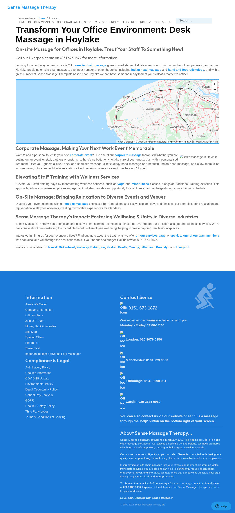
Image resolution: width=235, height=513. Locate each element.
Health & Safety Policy (40, 406)
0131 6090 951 (155, 381)
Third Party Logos (36, 411)
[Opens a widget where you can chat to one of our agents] (221, 506)
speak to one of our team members (194, 235)
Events (98, 22)
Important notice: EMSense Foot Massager (53, 353)
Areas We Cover (36, 304)
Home (22, 22)
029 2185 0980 (149, 402)
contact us (149, 416)
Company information (39, 309)
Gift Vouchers (34, 315)
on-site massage (76, 203)
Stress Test (32, 348)
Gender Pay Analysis (39, 395)
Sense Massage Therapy (32, 7)
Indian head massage (146, 69)
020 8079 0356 (151, 339)
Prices (114, 22)
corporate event (81, 155)
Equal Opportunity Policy (41, 389)
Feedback (31, 342)
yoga (121, 184)
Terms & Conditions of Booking (45, 417)
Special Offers (34, 337)
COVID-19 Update (37, 378)
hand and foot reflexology (186, 69)
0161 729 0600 (157, 360)
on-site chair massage (90, 65)
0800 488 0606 (132, 487)
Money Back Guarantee (40, 326)
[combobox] (194, 21)
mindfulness (140, 184)
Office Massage (39, 22)
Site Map (31, 331)
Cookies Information (38, 373)
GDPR (29, 400)
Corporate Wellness (72, 22)
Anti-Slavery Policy (37, 367)
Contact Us (163, 22)
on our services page (150, 235)
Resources (139, 22)
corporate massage (128, 155)
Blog (125, 22)
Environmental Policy (39, 384)
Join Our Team (34, 320)
